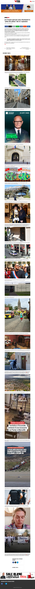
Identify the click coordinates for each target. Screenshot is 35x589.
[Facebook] (13, 562)
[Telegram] (17, 562)
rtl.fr (5, 44)
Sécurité (6, 17)
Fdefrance (6, 23)
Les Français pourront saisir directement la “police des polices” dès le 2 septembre (17, 20)
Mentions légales (20, 587)
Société (8, 17)
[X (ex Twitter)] (15, 562)
